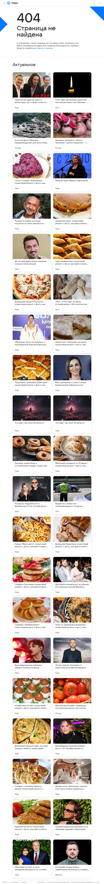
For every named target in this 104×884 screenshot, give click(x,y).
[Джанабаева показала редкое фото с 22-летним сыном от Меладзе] (72, 737)
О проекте (41, 882)
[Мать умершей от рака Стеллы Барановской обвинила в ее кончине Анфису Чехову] (72, 374)
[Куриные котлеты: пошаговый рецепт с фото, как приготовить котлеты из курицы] (32, 818)
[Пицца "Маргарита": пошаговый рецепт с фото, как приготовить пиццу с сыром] (32, 535)
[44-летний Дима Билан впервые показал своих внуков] (32, 253)
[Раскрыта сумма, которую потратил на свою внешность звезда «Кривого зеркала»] (32, 212)
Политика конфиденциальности (82, 882)
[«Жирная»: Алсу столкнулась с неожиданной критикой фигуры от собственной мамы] (32, 333)
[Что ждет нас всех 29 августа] (72, 414)
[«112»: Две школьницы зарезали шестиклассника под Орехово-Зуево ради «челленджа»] (72, 91)
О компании (14, 882)
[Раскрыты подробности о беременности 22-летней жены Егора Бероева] (32, 495)
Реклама (24, 882)
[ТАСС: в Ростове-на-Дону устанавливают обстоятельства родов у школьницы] (72, 293)
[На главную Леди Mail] (14, 3)
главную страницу (44, 48)
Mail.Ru (5, 882)
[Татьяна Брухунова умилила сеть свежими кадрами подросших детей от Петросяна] (72, 818)
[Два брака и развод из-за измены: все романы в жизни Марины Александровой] (72, 576)
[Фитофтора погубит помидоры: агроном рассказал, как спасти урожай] (72, 697)
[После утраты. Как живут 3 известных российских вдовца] (72, 657)
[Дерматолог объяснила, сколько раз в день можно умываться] (72, 778)
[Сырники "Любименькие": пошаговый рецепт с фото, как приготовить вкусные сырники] (32, 616)
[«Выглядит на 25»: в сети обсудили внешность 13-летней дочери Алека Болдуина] (32, 858)
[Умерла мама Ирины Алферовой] (72, 172)
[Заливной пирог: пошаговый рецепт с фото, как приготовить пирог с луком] (72, 212)
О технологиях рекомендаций (58, 882)
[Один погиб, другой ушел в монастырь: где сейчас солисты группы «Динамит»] (32, 91)
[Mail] (8, 3)
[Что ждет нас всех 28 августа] (32, 414)
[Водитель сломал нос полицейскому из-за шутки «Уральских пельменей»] (72, 495)
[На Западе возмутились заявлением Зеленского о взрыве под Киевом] (72, 858)
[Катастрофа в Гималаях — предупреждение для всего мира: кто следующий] (32, 132)
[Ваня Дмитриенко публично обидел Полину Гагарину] (32, 657)
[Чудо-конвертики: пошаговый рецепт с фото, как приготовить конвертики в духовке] (72, 253)
